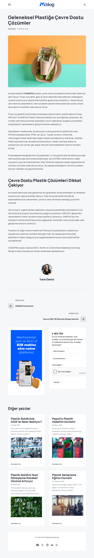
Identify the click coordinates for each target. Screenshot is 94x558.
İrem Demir (47, 279)
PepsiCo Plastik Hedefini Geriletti (63, 420)
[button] (9, 5)
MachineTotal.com (53, 537)
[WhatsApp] (57, 545)
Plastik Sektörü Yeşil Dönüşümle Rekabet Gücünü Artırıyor (24, 478)
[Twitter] (42, 545)
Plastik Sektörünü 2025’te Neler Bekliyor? (26, 420)
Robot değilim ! (57, 365)
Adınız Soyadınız (59, 351)
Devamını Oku (16, 464)
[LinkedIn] (52, 545)
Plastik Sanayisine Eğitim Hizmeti (64, 476)
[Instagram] (47, 545)
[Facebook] (37, 545)
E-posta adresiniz (59, 359)
